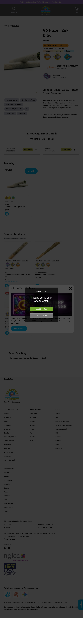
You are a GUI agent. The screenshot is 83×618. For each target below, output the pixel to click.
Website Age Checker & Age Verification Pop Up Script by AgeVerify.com (80, 617)
